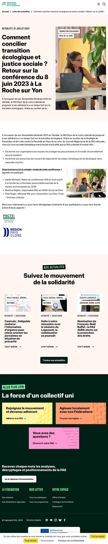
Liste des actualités (21, 11)
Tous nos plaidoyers (37, 497)
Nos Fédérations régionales (13, 502)
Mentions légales (34, 520)
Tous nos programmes (38, 502)
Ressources (57, 506)
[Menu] (98, 4)
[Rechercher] (104, 4)
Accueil (5, 11)
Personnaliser (47, 540)
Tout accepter (98, 536)
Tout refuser (31, 540)
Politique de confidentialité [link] (71, 540)
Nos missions (7, 497)
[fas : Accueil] (11, 4)
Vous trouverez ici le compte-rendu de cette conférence (31, 169)
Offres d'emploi (58, 497)
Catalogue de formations (62, 502)
